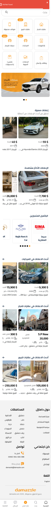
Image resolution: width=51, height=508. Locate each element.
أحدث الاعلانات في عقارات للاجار (33, 306)
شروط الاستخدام (43, 421)
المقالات (46, 432)
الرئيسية (46, 505)
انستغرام (45, 459)
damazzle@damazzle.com (15, 467)
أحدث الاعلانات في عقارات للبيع (33, 357)
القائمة (5, 505)
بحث (35, 505)
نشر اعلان (25, 505)
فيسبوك (45, 453)
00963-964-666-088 (16, 456)
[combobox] (28, 12)
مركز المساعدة (44, 416)
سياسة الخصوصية (43, 427)
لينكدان (46, 464)
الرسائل (15, 505)
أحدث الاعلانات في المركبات (35, 259)
